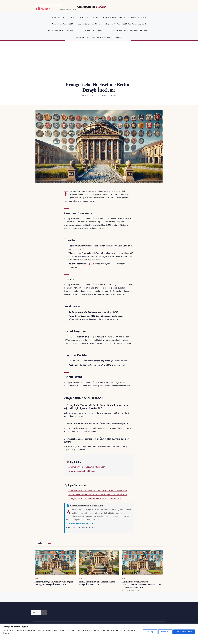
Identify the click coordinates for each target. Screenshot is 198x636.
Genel (104, 48)
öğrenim (91, 264)
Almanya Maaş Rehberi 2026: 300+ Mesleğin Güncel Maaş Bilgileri (76, 24)
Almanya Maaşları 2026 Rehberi (82, 471)
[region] (99, 630)
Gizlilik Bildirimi (58, 17)
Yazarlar (72, 17)
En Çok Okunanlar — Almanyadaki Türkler (63, 31)
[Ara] (44, 612)
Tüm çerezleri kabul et (184, 632)
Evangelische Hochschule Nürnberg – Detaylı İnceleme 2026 (94, 498)
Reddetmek (165, 632)
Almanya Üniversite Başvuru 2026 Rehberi (86, 467)
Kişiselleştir (150, 632)
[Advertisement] (99, 64)
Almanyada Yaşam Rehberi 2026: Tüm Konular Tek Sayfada (124, 17)
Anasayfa (95, 48)
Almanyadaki (91, 6)
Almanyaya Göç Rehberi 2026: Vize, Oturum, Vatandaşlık (125, 24)
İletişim (95, 17)
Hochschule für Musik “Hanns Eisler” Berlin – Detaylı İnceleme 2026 (97, 494)
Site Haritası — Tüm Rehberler (94, 31)
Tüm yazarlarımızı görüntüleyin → (80, 524)
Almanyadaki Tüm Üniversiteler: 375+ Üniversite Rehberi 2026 (99, 37)
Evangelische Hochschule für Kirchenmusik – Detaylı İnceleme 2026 (97, 490)
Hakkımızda (84, 17)
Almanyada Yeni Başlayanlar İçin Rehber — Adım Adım (130, 31)
